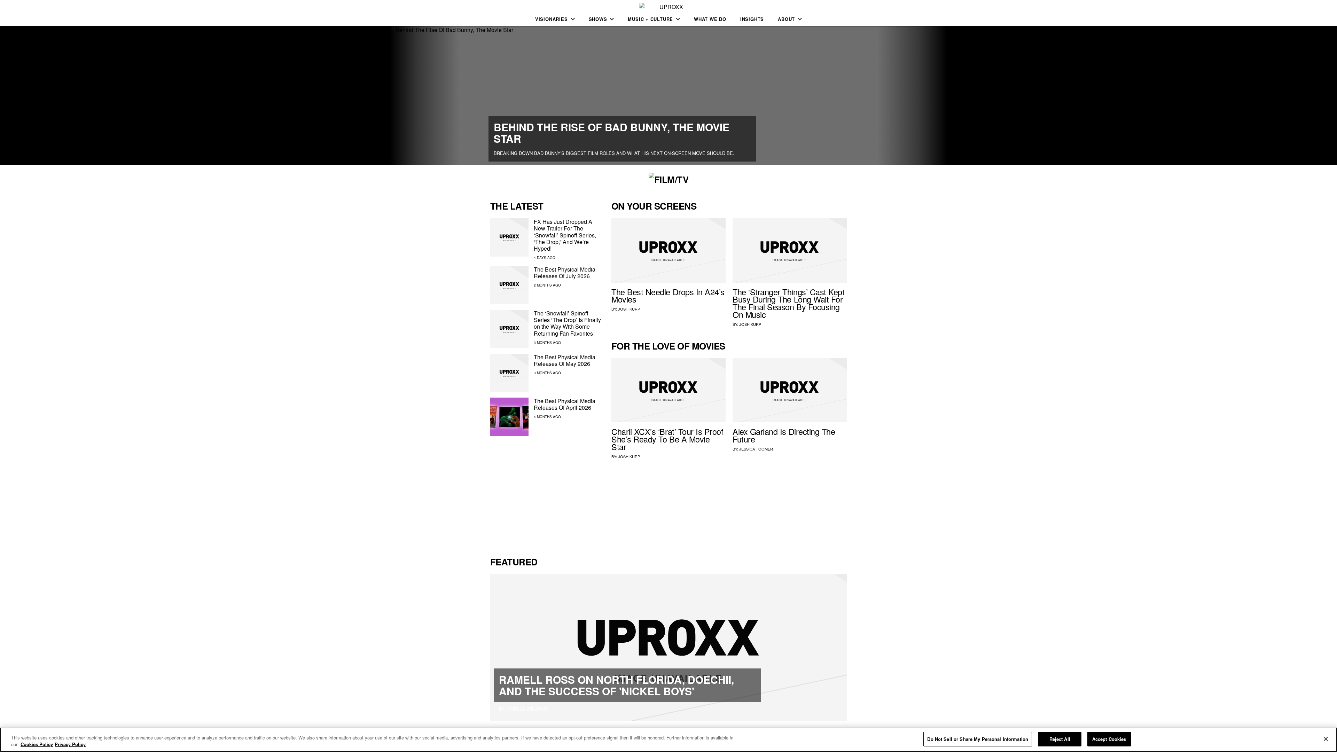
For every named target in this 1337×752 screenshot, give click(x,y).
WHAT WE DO (710, 19)
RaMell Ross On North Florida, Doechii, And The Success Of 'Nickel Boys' (616, 685)
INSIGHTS (752, 19)
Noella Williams (527, 708)
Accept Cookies (1109, 739)
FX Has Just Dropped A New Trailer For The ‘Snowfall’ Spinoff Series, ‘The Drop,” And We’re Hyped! (565, 235)
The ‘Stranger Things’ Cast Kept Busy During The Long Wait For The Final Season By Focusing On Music (789, 303)
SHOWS (598, 19)
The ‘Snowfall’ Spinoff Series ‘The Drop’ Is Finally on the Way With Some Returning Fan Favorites (567, 323)
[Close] (1326, 738)
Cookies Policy (37, 744)
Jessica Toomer (756, 449)
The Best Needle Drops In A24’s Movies (668, 295)
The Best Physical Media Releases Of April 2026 (564, 404)
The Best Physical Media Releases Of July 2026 (564, 272)
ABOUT (786, 19)
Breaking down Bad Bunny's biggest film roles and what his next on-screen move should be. (614, 153)
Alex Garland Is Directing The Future (784, 435)
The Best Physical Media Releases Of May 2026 (564, 360)
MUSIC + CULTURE (650, 19)
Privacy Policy (70, 744)
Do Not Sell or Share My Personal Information (977, 739)
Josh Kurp (629, 309)
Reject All (1059, 739)
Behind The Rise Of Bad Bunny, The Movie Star (611, 132)
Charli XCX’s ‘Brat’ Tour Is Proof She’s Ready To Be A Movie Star (667, 439)
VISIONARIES (551, 19)
